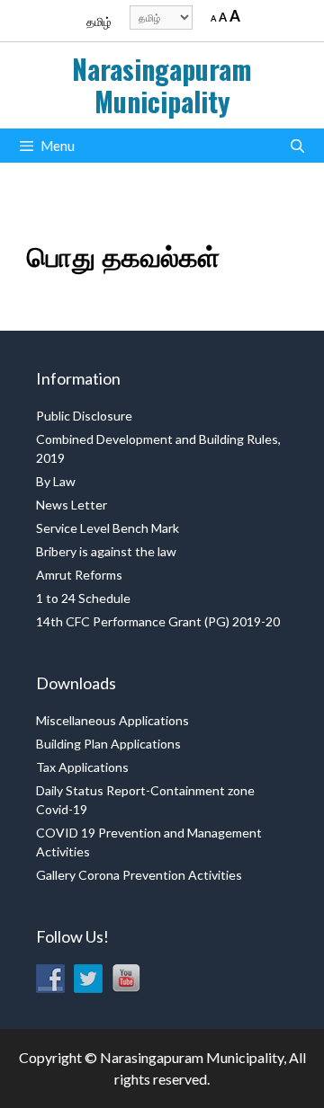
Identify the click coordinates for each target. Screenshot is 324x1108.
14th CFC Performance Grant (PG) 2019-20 (158, 621)
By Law (56, 481)
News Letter (71, 504)
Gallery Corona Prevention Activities (139, 874)
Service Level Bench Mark (107, 528)
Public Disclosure (84, 415)
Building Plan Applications (108, 743)
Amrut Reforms (79, 574)
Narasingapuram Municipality (162, 85)
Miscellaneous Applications (112, 720)
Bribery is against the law (106, 551)
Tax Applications (82, 767)
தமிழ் (99, 21)
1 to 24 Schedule (83, 598)
